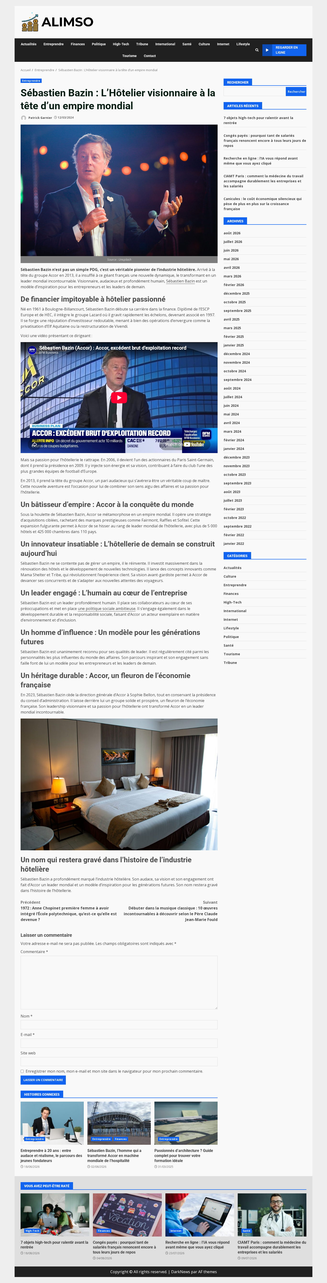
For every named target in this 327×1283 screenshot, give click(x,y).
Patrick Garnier (40, 117)
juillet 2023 (233, 500)
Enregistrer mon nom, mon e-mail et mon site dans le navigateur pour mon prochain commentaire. (114, 1071)
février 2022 (234, 535)
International (165, 44)
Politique (99, 44)
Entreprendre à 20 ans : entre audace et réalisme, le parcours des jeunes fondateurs (52, 1123)
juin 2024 (231, 405)
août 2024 (232, 388)
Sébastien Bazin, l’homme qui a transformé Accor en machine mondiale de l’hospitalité (119, 1123)
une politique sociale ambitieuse (106, 608)
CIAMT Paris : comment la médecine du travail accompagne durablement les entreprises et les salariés (263, 181)
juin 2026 (231, 250)
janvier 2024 (234, 448)
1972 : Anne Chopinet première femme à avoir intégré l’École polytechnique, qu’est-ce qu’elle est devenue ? (69, 911)
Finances (78, 44)
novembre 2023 (237, 466)
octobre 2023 (235, 474)
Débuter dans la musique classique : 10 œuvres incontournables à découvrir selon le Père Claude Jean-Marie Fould (171, 911)
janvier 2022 (234, 543)
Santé (187, 44)
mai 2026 (231, 259)
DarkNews (180, 1271)
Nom (27, 1016)
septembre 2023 (237, 483)
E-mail (28, 1034)
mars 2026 (232, 276)
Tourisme (129, 56)
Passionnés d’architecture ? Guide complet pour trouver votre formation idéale (186, 1123)
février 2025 (234, 336)
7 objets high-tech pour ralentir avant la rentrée (55, 1215)
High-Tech (121, 44)
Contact (150, 56)
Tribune (142, 44)
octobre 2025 (235, 302)
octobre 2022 (235, 517)
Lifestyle (243, 44)
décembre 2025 (237, 293)
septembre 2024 (237, 379)
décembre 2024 (237, 353)
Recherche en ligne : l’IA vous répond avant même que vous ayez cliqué (199, 1215)
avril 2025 (232, 319)
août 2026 (232, 233)
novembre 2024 (237, 362)
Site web (28, 1053)
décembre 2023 (237, 457)
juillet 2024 (233, 397)
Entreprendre (54, 44)
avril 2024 (232, 422)
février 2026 (234, 284)
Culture (204, 44)
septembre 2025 (237, 310)
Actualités (28, 44)
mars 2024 (232, 431)
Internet (223, 44)
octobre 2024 (235, 371)
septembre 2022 (237, 526)
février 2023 (234, 509)
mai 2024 (231, 414)
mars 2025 (232, 328)
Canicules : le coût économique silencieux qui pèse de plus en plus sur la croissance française (263, 203)
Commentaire (34, 951)
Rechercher (237, 82)
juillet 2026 (233, 241)
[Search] (257, 50)
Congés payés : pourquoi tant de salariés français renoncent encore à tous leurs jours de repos (265, 140)
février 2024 (234, 440)
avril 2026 (232, 267)
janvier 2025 (234, 345)
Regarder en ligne (287, 50)
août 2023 (232, 491)
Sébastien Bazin (180, 281)
